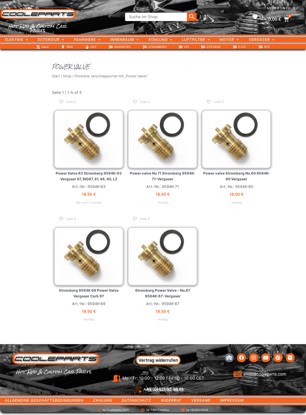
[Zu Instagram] (253, 357)
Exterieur (49, 39)
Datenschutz (136, 400)
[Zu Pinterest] (278, 357)
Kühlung (158, 39)
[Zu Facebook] (241, 357)
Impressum (232, 400)
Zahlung (102, 400)
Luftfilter (193, 39)
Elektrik (14, 39)
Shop (67, 76)
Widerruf (171, 400)
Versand (200, 400)
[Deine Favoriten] (255, 17)
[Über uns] (229, 357)
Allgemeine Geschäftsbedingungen (44, 400)
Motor (226, 39)
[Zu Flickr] (290, 357)
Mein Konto (279, 8)
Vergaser (259, 39)
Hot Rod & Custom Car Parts (37, 28)
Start (56, 76)
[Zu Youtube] (266, 357)
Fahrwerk (85, 39)
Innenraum (122, 39)
